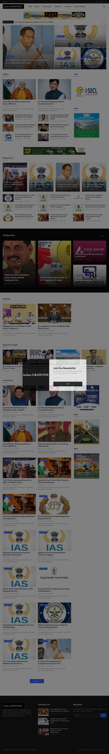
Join (67, 385)
